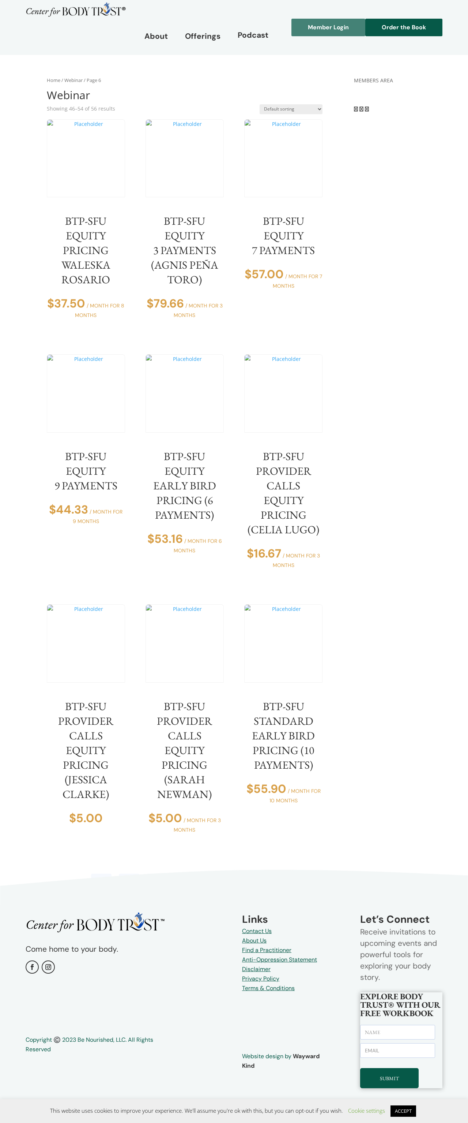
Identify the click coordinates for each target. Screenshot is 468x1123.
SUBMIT (389, 1078)
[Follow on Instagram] (48, 967)
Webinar (73, 80)
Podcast (253, 35)
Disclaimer (256, 969)
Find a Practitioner (266, 950)
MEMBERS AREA (373, 80)
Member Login (328, 27)
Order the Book (404, 27)
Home (53, 80)
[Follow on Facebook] (32, 967)
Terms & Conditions (268, 988)
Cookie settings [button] (366, 1110)
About (156, 36)
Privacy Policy (260, 978)
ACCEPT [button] (403, 1111)
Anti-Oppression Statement (279, 959)
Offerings (202, 36)
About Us (254, 940)
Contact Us (257, 931)
